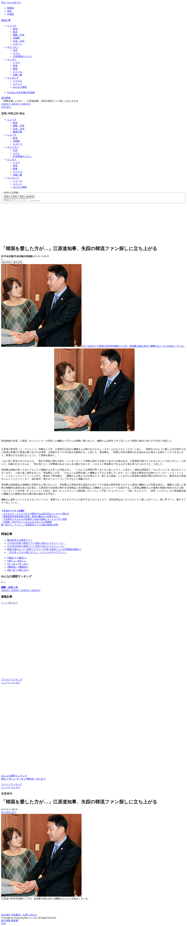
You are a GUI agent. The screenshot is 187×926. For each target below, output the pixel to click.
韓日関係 (6, 98)
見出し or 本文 (11, 196)
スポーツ (17, 44)
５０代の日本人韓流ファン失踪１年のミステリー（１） (36, 543)
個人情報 (6, 920)
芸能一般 (17, 75)
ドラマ (16, 62)
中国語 (10, 14)
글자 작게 (6, 262)
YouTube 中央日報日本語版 (21, 92)
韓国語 (10, 8)
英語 (9, 11)
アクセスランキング (11, 679)
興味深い (31, 779)
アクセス (17, 81)
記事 (9, 587)
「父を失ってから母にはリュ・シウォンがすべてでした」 (37, 552)
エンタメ (11, 59)
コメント (17, 84)
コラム (16, 53)
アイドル (17, 71)
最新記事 (6, 20)
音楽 (15, 65)
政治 (15, 28)
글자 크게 (17, 262)
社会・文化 (19, 41)
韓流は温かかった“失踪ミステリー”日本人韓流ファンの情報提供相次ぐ (44, 549)
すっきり (21, 779)
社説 (15, 50)
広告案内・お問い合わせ (24, 915)
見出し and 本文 (27, 196)
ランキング (13, 78)
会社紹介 (6, 915)
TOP (3, 923)
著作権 (14, 920)
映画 (15, 68)
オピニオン (13, 47)
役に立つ (41, 779)
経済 (15, 32)
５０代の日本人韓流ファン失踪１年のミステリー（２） (36, 546)
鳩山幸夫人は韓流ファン (20, 540)
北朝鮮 (16, 38)
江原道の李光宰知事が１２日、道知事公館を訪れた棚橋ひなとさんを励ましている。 (141, 346)
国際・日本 (19, 35)
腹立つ (4, 779)
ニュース (11, 25)
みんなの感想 (20, 87)
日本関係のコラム (22, 56)
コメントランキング (11, 784)
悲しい (12, 779)
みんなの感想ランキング (14, 776)
